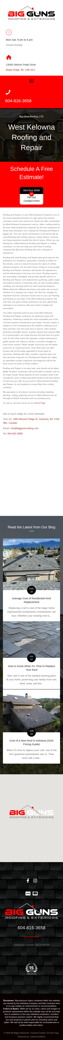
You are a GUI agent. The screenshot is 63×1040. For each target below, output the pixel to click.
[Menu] (31, 81)
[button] (28, 880)
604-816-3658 (14, 433)
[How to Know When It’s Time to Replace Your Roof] (31, 655)
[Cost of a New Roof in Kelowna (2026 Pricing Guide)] (31, 726)
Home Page (39, 403)
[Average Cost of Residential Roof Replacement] (31, 580)
